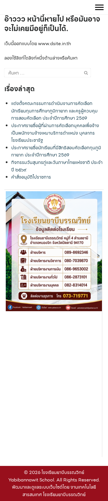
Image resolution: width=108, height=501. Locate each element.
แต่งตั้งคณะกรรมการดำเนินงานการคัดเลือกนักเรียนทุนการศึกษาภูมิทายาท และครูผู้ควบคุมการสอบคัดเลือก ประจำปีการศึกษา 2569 (54, 111)
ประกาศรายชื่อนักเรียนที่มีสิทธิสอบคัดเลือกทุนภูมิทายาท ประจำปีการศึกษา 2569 (56, 151)
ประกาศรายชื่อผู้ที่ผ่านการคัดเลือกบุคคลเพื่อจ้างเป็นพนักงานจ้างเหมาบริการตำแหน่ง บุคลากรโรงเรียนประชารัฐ (55, 133)
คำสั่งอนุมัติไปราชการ (31, 177)
